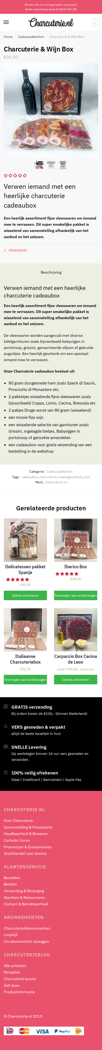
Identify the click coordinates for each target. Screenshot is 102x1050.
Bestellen (12, 877)
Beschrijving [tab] (51, 272)
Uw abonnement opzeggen (26, 941)
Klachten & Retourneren (24, 897)
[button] (18, 579)
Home (8, 37)
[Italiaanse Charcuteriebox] (25, 629)
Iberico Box (75, 566)
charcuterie (47, 477)
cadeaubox (30, 477)
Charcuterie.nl (56, 482)
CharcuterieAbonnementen (27, 928)
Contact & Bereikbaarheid (26, 903)
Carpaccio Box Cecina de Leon (75, 659)
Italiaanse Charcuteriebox (25, 659)
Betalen (10, 884)
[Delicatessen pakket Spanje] (25, 540)
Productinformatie (19, 991)
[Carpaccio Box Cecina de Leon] (75, 629)
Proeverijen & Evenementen (28, 847)
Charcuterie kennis (20, 978)
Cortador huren (17, 840)
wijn (87, 477)
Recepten (12, 972)
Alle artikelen (15, 965)
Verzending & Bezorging (24, 890)
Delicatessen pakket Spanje (25, 569)
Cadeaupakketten (31, 37)
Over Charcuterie (18, 820)
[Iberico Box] (75, 540)
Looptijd (11, 934)
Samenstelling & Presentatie (28, 827)
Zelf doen (12, 985)
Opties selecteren (25, 595)
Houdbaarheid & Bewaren (26, 833)
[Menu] (6, 22)
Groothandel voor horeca (25, 853)
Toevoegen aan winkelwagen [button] (75, 595)
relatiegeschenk (70, 477)
